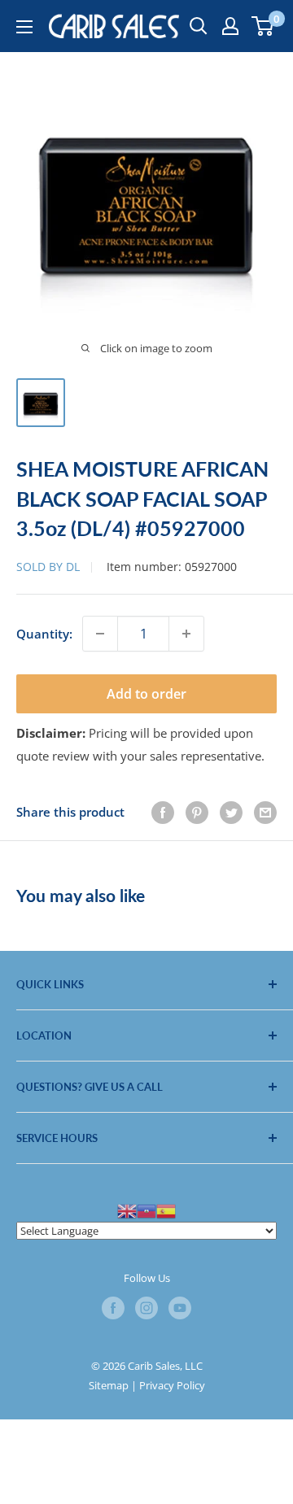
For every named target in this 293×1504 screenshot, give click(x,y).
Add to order (146, 694)
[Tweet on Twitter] (231, 812)
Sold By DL (48, 566)
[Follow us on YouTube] (179, 1308)
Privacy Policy (172, 1385)
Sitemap (109, 1385)
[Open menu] (24, 26)
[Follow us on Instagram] (146, 1308)
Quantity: (44, 634)
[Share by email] (265, 812)
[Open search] (199, 26)
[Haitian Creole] (146, 1209)
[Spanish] (166, 1209)
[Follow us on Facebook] (113, 1308)
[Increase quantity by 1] (186, 634)
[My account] (230, 26)
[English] (127, 1209)
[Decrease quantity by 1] (100, 634)
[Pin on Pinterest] (197, 812)
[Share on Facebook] (162, 812)
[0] (263, 26)
